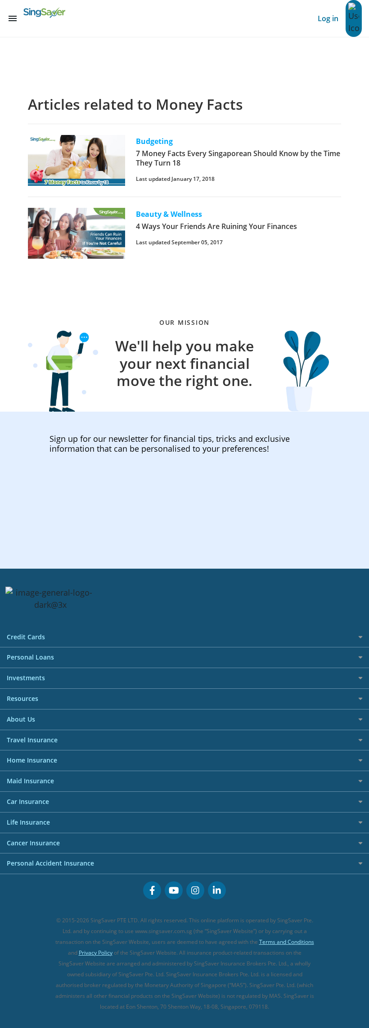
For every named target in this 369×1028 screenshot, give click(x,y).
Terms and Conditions (286, 942)
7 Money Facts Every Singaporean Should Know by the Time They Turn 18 (238, 158)
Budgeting (154, 141)
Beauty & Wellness (169, 214)
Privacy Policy (95, 952)
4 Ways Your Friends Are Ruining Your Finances (216, 226)
